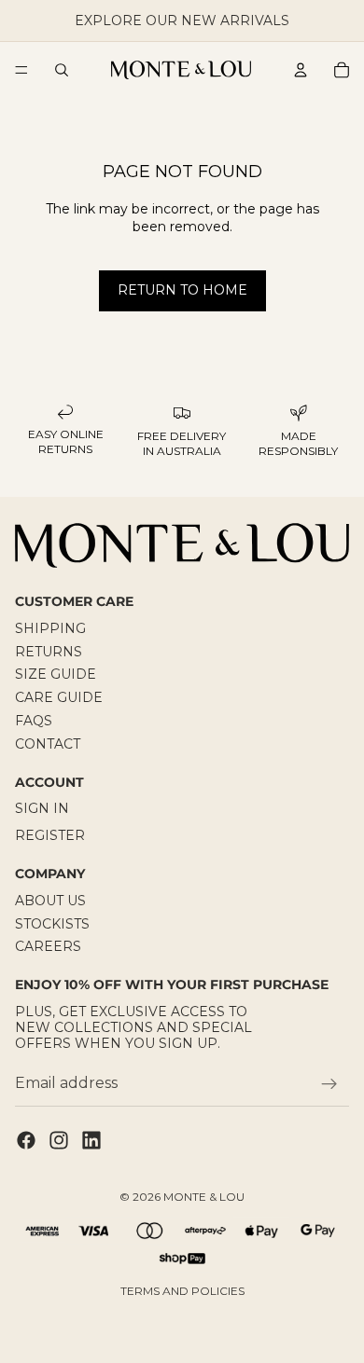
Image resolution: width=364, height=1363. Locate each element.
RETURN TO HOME (182, 290)
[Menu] (21, 69)
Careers (48, 946)
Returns (48, 650)
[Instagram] (59, 1140)
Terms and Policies (182, 1291)
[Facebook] (26, 1140)
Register (50, 835)
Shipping (50, 628)
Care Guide (59, 697)
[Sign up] (329, 1083)
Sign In (42, 808)
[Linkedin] (91, 1140)
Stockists (52, 923)
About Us (50, 899)
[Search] (61, 69)
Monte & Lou (204, 1197)
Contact (47, 744)
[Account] (300, 69)
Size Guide (55, 674)
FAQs (33, 720)
